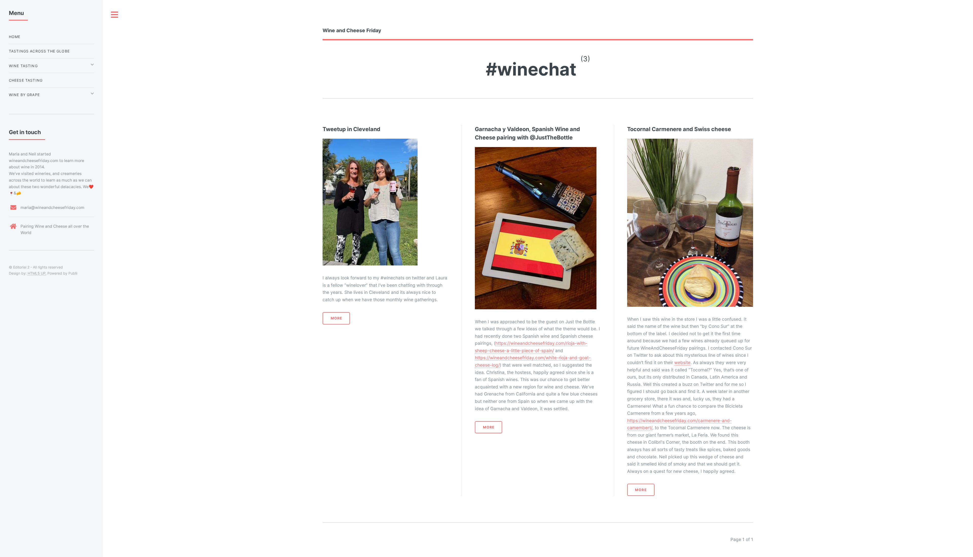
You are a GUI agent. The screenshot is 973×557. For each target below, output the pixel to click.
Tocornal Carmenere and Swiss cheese (679, 129)
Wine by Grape (24, 95)
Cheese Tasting (26, 80)
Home (15, 36)
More (336, 318)
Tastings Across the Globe (39, 51)
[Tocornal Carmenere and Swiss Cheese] (690, 142)
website (682, 362)
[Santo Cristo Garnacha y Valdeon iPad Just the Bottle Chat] (535, 150)
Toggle (115, 15)
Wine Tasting (23, 66)
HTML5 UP (36, 273)
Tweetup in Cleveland (351, 129)
